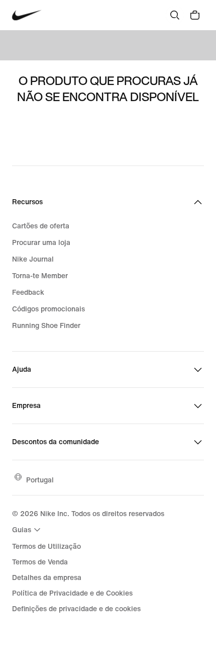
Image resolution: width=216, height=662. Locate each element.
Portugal (40, 479)
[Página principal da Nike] (27, 15)
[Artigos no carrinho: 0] (195, 15)
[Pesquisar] (175, 15)
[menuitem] (27, 530)
